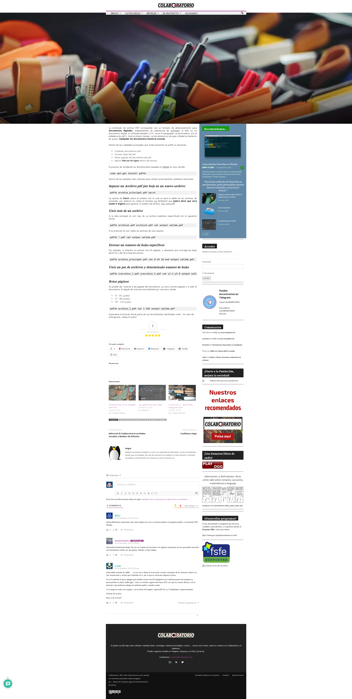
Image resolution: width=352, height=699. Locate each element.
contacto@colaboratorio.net (182, 657)
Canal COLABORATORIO (229, 302)
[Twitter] (182, 662)
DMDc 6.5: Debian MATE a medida (222, 351)
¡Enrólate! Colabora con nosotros (207, 675)
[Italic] (122, 493)
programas (152, 420)
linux (130, 420)
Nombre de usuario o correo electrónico (217, 252)
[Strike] (129, 493)
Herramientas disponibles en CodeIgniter (227, 345)
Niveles (151, 13)
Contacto (225, 675)
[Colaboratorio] (176, 5)
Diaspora (183, 651)
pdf (145, 420)
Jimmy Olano (208, 167)
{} (152, 493)
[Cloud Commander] (209, 211)
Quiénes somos (238, 675)
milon (204, 357)
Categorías (132, 13)
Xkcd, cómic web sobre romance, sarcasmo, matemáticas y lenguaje (223, 480)
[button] (242, 13)
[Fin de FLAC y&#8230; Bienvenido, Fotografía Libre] (182, 392)
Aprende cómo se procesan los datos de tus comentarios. (165, 499)
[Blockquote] (141, 493)
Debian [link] (166, 167)
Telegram (175, 651)
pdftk (152, 133)
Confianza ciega (188, 433)
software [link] (175, 130)
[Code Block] (145, 493)
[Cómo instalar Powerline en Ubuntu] (223, 147)
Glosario (191, 13)
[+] (156, 493)
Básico (113, 93)
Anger (114, 110)
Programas (164, 93)
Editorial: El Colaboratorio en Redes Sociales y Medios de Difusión (127, 435)
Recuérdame (209, 273)
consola (122, 420)
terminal (162, 420)
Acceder (206, 278)
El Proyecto (171, 13)
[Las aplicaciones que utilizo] (152, 392)
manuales (137, 420)
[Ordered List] (133, 493)
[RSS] (176, 662)
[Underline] (125, 493)
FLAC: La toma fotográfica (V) (224, 332)
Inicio (115, 13)
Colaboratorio (127, 93)
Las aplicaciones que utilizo (150, 404)
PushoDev (206, 345)
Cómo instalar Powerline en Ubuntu (220, 164)
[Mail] (170, 662)
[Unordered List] (137, 493)
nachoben (206, 339)
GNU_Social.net (197, 651)
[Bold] (118, 493)
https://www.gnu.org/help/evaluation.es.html (219, 535)
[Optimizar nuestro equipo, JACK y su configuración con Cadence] (209, 198)
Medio (141, 93)
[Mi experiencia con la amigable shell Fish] (122, 392)
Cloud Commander (224, 207)
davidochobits (122, 541)
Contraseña (206, 262)
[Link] (149, 493)
